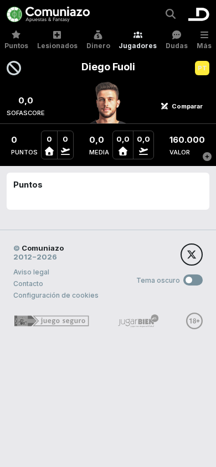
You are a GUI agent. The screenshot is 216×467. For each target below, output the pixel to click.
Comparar (187, 106)
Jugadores (138, 45)
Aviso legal (31, 272)
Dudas (177, 45)
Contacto (28, 283)
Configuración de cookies (56, 295)
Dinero (98, 45)
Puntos (16, 45)
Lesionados (57, 45)
